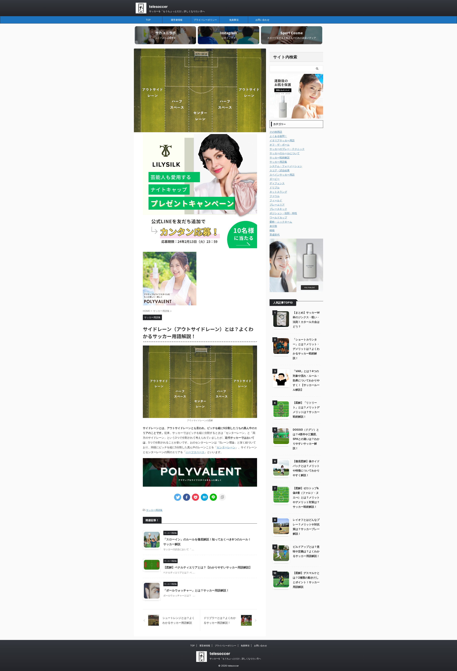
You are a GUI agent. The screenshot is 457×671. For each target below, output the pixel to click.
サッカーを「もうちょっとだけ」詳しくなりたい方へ (235, 658)
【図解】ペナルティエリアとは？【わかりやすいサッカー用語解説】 (207, 567)
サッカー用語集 (154, 510)
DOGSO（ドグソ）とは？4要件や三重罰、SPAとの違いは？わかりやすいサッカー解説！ (306, 439)
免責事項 (233, 19)
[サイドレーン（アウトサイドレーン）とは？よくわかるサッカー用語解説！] (204, 497)
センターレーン (226, 447)
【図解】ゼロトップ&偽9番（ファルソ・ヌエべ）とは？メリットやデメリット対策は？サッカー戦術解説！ (306, 497)
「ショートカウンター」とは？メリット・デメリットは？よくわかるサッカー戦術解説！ (306, 349)
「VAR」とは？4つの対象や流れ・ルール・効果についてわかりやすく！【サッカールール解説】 (306, 380)
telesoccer (158, 6)
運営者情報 (176, 19)
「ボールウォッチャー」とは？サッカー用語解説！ (196, 590)
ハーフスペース (195, 452)
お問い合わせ (262, 19)
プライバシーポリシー (205, 19)
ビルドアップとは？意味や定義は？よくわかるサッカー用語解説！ (306, 551)
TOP (148, 19)
